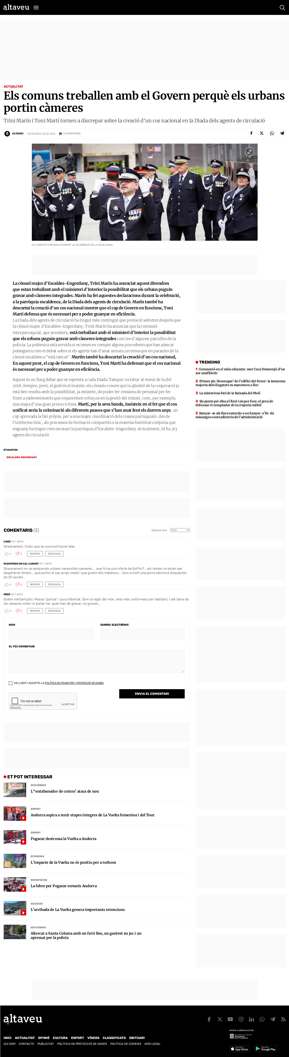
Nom (12, 624)
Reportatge (39, 880)
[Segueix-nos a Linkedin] (251, 1019)
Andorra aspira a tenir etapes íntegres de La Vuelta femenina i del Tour (92, 815)
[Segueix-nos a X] (219, 1019)
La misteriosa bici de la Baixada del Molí (229, 393)
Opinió (43, 1038)
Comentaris (72, 133)
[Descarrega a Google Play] (265, 1048)
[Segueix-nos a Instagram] (240, 1019)
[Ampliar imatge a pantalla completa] (249, 151)
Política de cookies (125, 1043)
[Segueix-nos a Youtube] (230, 1019)
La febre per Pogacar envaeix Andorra (64, 886)
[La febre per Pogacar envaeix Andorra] (15, 884)
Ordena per (159, 530)
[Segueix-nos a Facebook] (209, 1019)
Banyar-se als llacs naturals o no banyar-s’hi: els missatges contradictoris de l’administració (235, 415)
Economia (37, 856)
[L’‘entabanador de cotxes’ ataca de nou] (15, 790)
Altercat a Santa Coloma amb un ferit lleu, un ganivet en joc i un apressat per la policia (86, 935)
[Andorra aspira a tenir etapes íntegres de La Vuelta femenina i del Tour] (15, 813)
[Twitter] (262, 133)
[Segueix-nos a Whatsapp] (262, 1019)
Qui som (9, 1043)
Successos (38, 785)
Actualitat (13, 87)
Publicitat (45, 1043)
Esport (36, 808)
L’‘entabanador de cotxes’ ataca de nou (65, 791)
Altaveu (17, 133)
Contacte (26, 1043)
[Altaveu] (16, 7)
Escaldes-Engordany (22, 457)
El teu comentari (22, 646)
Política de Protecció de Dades (82, 1043)
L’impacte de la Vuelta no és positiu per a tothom (73, 862)
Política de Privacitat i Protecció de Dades (74, 683)
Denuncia (54, 553)
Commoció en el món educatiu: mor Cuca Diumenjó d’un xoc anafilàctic (240, 371)
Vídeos (93, 1038)
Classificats (114, 1038)
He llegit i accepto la (58, 683)
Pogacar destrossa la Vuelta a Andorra (63, 839)
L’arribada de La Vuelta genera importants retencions (78, 910)
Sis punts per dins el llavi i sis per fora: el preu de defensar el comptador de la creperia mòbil (234, 403)
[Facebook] (251, 133)
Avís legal (152, 1043)
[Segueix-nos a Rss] (283, 1019)
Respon (35, 553)
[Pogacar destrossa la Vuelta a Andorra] (15, 837)
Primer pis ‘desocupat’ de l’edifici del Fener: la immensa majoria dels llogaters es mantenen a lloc (240, 383)
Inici (8, 1038)
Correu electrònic (114, 624)
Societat (37, 903)
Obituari (137, 1038)
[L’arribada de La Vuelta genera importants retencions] (15, 908)
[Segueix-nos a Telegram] (272, 1019)
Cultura (60, 1038)
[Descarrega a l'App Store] (239, 1048)
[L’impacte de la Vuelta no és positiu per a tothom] (15, 861)
